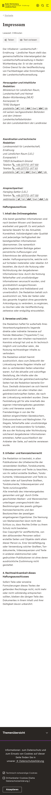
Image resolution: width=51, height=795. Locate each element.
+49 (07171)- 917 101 (26, 168)
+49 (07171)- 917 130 (27, 195)
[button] (10, 40)
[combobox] (37, 5)
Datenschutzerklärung (31, 761)
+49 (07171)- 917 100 (27, 164)
